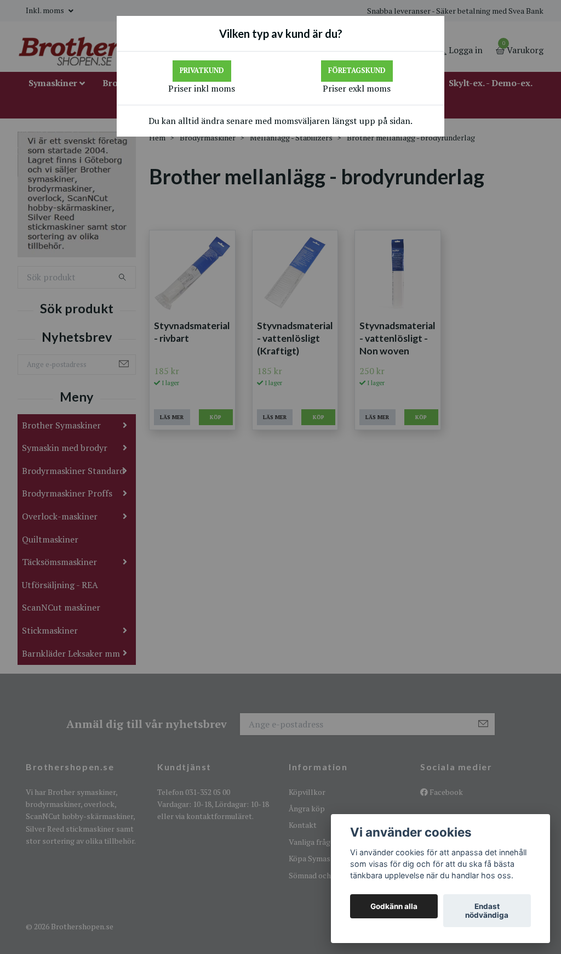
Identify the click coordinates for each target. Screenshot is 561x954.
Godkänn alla (393, 906)
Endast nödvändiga (486, 910)
